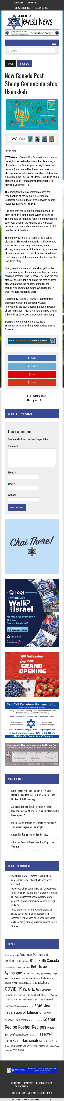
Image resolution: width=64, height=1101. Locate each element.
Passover (44, 1034)
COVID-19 (13, 989)
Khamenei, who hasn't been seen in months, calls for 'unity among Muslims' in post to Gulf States (34, 922)
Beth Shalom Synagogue (33, 973)
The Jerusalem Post (20, 866)
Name (11, 472)
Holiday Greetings (22, 7)
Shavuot (42, 1041)
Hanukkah (48, 999)
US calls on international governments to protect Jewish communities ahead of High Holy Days (33, 901)
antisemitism (23, 961)
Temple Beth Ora (17, 1045)
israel (38, 1005)
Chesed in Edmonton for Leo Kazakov (29, 835)
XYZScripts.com (46, 1099)
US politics (50, 1046)
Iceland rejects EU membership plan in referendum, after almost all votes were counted (31, 880)
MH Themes (47, 1092)
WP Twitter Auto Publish (21, 1099)
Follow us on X (41, 7)
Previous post (38, 396)
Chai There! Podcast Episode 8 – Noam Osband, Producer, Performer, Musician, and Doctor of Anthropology (33, 795)
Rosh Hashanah (25, 1040)
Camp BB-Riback (27, 978)
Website (12, 495)
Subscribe (18, 2)
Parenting (33, 1035)
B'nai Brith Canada (44, 960)
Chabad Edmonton (25, 983)
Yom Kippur (18, 1050)
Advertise (32, 2)
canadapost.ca (16, 325)
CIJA (47, 983)
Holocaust (10, 1006)
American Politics (31, 955)
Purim (8, 1041)
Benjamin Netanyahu (13, 967)
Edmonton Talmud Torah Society (30, 1000)
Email (11, 483)
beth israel (26, 967)
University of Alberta (36, 1046)
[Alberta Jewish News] (32, 22)
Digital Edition (32, 989)
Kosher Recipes (32, 1027)
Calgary (48, 973)
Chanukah (39, 983)
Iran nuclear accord (25, 1006)
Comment (13, 446)
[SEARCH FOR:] (32, 50)
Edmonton (46, 989)
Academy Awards (12, 955)
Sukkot (48, 1041)
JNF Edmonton (36, 1020)
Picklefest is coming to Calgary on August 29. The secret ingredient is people (34, 825)
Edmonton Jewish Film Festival (22, 995)
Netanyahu (23, 1034)
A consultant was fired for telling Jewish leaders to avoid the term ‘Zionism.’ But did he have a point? (35, 811)
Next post (32, 400)
